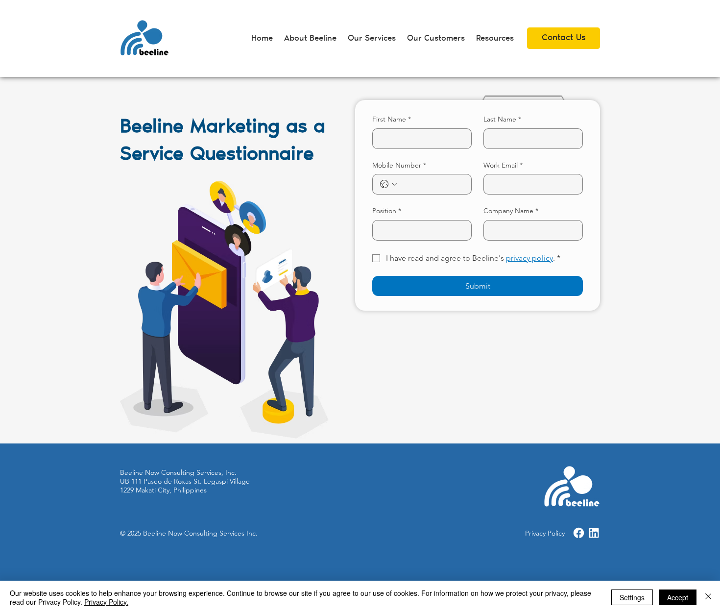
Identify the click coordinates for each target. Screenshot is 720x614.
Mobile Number (399, 165)
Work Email (503, 165)
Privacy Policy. (106, 602)
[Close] (708, 597)
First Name (391, 119)
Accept (677, 597)
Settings (632, 597)
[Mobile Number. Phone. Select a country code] (388, 184)
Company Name (510, 210)
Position (386, 210)
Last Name (502, 119)
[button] (494, 39)
